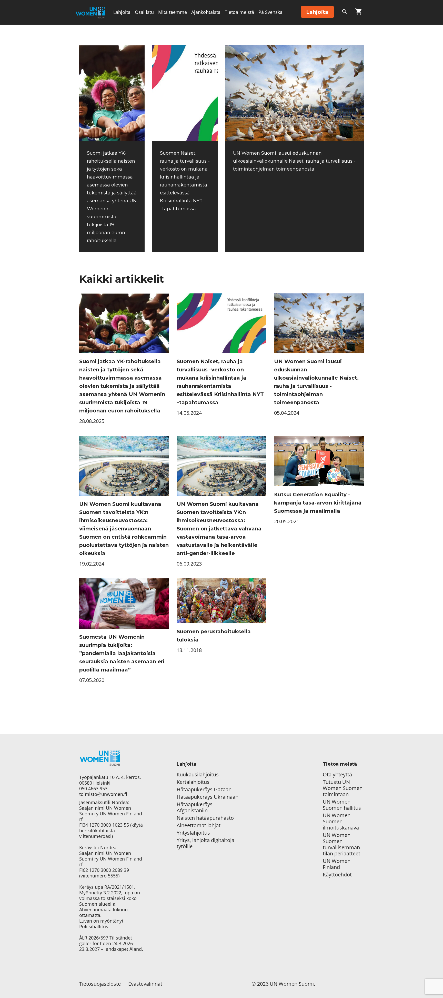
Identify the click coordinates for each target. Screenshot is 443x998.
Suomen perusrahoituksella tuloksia (214, 635)
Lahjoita (121, 12)
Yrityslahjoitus (193, 833)
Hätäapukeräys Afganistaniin (195, 807)
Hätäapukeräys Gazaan (204, 789)
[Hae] (344, 12)
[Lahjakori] (358, 12)
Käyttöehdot (337, 875)
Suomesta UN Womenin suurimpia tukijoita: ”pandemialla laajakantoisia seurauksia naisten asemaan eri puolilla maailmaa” (122, 653)
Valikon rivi (125, 36)
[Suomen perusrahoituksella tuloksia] (221, 600)
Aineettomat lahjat (198, 825)
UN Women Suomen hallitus (342, 805)
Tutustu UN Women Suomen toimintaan (343, 788)
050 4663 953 (93, 788)
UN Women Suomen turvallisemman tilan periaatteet (342, 844)
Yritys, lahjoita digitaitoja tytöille (205, 843)
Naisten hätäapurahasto (205, 818)
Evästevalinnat (145, 983)
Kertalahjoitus (193, 782)
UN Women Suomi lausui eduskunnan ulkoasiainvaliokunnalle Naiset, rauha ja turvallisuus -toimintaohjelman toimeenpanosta (294, 161)
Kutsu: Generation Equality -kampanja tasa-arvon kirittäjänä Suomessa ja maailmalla (317, 502)
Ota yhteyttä (337, 775)
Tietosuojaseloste (100, 983)
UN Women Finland (336, 864)
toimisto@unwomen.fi (103, 794)
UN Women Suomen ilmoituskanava (341, 821)
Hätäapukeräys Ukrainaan (207, 797)
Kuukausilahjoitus (198, 775)
